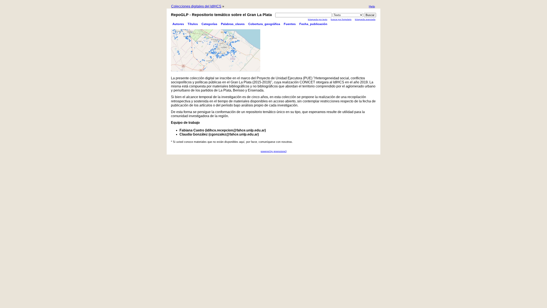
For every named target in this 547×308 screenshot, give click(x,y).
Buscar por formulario (341, 19)
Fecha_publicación (313, 24)
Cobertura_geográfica (264, 24)
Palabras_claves (233, 24)
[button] (372, 7)
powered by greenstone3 (274, 151)
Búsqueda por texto (317, 19)
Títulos (193, 24)
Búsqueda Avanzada (365, 19)
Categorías (209, 24)
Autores (178, 24)
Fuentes (290, 24)
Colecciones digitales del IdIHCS (196, 6)
